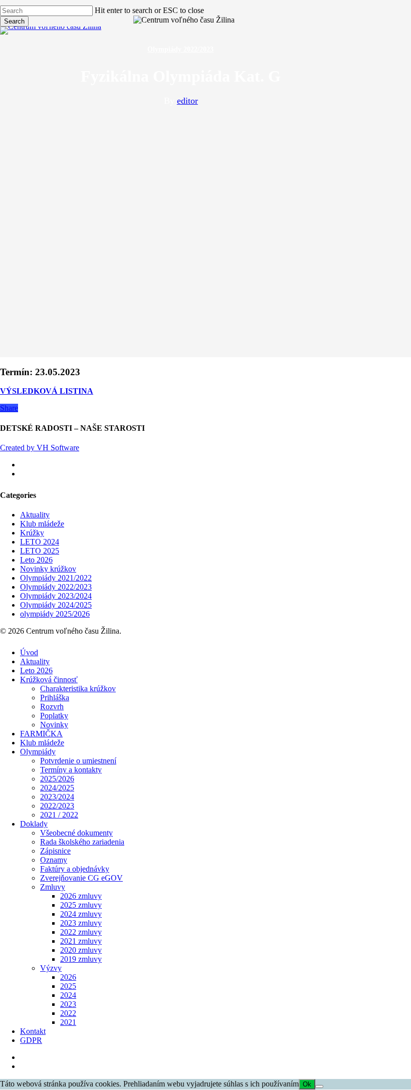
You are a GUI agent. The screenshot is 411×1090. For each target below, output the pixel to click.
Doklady (34, 824)
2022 (68, 1013)
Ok (307, 1084)
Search (14, 21)
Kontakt (33, 1031)
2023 (68, 1004)
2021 (68, 1022)
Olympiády (38, 751)
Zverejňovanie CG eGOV (81, 878)
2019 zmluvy (81, 959)
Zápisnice (55, 851)
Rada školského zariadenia (82, 842)
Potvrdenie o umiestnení (78, 760)
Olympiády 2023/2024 (56, 596)
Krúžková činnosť (49, 679)
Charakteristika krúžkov (78, 688)
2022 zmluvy (81, 932)
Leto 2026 (36, 560)
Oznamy (53, 860)
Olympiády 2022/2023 (180, 49)
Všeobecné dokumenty (76, 833)
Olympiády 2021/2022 (56, 578)
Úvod (29, 652)
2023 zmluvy (81, 923)
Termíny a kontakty (71, 769)
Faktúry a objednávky (74, 869)
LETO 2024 (39, 541)
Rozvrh (52, 706)
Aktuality (35, 514)
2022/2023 (57, 805)
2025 (68, 986)
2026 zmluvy (81, 896)
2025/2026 (57, 778)
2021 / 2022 (59, 814)
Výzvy (51, 968)
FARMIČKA (41, 733)
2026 (68, 977)
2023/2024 (57, 796)
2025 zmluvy (81, 905)
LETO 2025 (39, 551)
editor (187, 101)
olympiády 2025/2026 (55, 614)
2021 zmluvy (81, 941)
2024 (68, 995)
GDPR (31, 1040)
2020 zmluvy (81, 950)
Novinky (54, 724)
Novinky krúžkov (48, 569)
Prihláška (54, 697)
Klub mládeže (42, 523)
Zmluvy (52, 887)
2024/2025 (57, 787)
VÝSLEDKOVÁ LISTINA (46, 391)
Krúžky (32, 532)
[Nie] (319, 1086)
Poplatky (54, 715)
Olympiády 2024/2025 (56, 605)
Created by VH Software (39, 447)
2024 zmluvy (81, 914)
